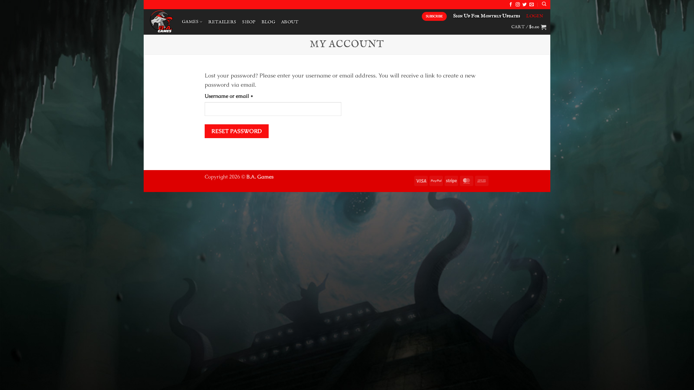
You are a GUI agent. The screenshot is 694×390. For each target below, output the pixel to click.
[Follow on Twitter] (524, 4)
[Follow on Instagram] (518, 4)
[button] (544, 4)
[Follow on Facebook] (511, 4)
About (290, 22)
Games (190, 22)
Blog (268, 22)
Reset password (236, 131)
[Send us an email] (531, 4)
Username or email (239, 95)
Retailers (222, 22)
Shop (248, 22)
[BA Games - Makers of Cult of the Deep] (161, 22)
